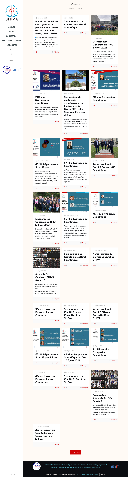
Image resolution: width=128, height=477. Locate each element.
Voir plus (56, 52)
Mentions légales (51, 474)
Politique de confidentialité (67, 474)
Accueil (71, 8)
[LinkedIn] (12, 474)
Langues (10, 60)
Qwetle (103, 474)
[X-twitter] (14, 474)
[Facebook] (9, 474)
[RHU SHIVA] (11, 12)
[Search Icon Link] (11, 54)
